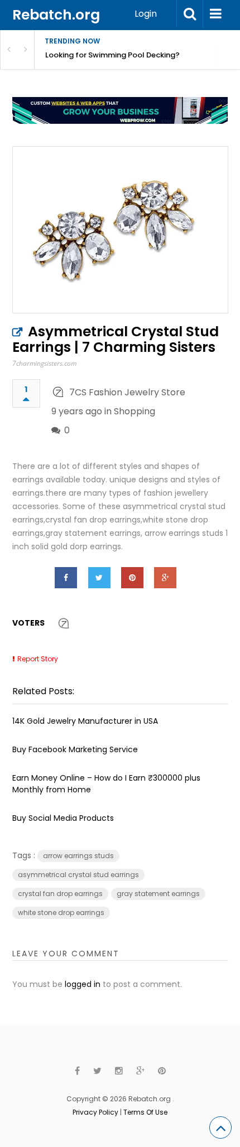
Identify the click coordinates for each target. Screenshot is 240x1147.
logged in (82, 984)
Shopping (134, 411)
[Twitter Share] (99, 577)
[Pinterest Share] (132, 577)
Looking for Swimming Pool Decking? (112, 55)
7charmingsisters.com (44, 363)
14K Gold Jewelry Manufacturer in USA (85, 721)
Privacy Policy (95, 1112)
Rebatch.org (56, 15)
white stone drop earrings (61, 912)
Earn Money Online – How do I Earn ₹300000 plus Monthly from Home (106, 783)
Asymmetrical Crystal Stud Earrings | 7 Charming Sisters (115, 339)
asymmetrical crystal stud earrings (78, 874)
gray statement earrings (158, 893)
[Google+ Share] (165, 577)
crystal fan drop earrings (60, 893)
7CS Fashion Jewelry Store (127, 392)
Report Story (37, 659)
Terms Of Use (145, 1112)
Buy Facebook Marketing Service (75, 749)
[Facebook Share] (66, 577)
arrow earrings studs (78, 855)
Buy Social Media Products (63, 818)
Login (146, 13)
